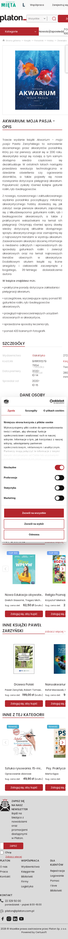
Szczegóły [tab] (31, 410)
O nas (3, 867)
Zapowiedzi (57, 31)
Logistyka (27, 886)
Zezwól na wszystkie (34, 513)
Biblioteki (27, 876)
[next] (63, 569)
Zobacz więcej (13, 856)
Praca (4, 872)
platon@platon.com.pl (19, 911)
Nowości (44, 31)
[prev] (5, 569)
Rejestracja (57, 871)
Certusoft (41, 932)
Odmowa (34, 534)
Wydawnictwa (30, 867)
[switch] (59, 477)
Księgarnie (27, 872)
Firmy (24, 881)
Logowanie (57, 876)
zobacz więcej (54, 631)
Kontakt (5, 876)
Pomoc (54, 881)
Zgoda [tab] (11, 410)
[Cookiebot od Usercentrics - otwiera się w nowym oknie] (49, 401)
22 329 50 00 (13, 901)
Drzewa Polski (24, 684)
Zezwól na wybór (34, 523)
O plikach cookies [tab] (53, 410)
